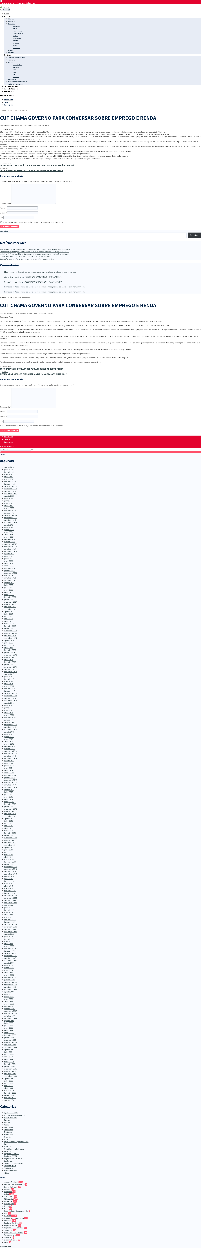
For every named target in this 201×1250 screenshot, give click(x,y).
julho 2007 (8, 965)
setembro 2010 (10, 874)
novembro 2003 (10, 1071)
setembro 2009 (10, 903)
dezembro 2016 (10, 693)
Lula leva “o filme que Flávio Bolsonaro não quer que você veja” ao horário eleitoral (34, 254)
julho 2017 (8, 676)
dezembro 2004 (10, 1040)
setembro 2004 (10, 1047)
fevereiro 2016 (10, 717)
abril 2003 (8, 1088)
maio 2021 (8, 619)
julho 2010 (8, 878)
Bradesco (16, 67)
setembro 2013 (10, 787)
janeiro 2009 (9, 922)
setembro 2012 (10, 816)
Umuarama (16, 48)
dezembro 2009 (10, 895)
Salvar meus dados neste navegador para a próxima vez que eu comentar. (33, 222)
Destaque (8, 1132)
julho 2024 (8, 527)
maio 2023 (8, 561)
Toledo (15, 45)
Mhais (4, 110)
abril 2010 (8, 886)
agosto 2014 (9, 761)
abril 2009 (8, 915)
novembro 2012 (10, 811)
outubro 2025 (10, 491)
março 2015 (9, 744)
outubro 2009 (10, 900)
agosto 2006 (9, 992)
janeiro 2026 (9, 484)
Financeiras (12, 79)
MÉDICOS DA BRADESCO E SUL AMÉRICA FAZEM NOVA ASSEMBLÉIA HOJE (33, 373)
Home (6, 14)
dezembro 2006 (10, 982)
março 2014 (9, 773)
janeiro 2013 (9, 806)
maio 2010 (8, 883)
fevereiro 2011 (10, 862)
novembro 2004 (10, 1042)
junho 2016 (9, 708)
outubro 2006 (10, 987)
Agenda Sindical (11, 89)
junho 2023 (9, 558)
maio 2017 (8, 681)
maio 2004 (8, 1057)
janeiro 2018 (9, 664)
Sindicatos (11, 24)
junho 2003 (9, 1083)
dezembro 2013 (10, 780)
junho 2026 (9, 472)
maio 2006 (8, 999)
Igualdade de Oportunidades (17, 82)
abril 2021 (8, 621)
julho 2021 (8, 614)
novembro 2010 (10, 869)
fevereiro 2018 (10, 662)
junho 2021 (9, 616)
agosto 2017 (9, 674)
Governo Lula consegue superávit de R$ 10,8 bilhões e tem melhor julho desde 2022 (34, 251)
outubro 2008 (10, 929)
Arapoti (15, 29)
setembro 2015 (10, 729)
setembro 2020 (10, 638)
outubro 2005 (10, 1016)
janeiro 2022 (9, 599)
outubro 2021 (10, 606)
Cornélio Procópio (18, 33)
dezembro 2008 (10, 924)
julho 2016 (8, 705)
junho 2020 (9, 645)
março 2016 (9, 715)
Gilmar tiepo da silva (12, 282)
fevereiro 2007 (10, 977)
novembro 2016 (10, 696)
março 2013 (9, 801)
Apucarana (16, 26)
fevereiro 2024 (10, 539)
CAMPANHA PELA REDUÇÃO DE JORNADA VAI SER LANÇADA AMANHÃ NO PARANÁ (37, 164)
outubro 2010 (10, 871)
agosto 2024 (9, 525)
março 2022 (9, 594)
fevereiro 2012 (10, 833)
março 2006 (9, 1004)
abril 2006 (8, 1001)
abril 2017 (8, 684)
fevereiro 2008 (10, 948)
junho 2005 (9, 1025)
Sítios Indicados (11, 86)
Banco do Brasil (17, 65)
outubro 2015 (10, 727)
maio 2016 (8, 710)
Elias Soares (9, 272)
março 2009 (9, 917)
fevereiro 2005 (10, 1035)
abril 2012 (8, 828)
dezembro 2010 (10, 866)
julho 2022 (8, 585)
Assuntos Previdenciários (16, 57)
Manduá (10, 446)
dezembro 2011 (10, 838)
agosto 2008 (9, 934)
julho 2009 (8, 907)
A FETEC (7, 16)
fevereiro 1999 (10, 1097)
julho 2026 (8, 469)
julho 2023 (8, 556)
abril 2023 (8, 563)
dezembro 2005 (10, 1011)
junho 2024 (9, 529)
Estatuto (11, 53)
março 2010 (9, 888)
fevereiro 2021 (10, 626)
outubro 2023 (10, 549)
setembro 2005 (10, 1018)
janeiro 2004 (9, 1066)
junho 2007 (9, 968)
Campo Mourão (18, 31)
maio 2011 (8, 854)
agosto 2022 (9, 582)
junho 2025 (9, 501)
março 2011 (9, 859)
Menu (6, 9)
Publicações (9, 91)
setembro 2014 (10, 758)
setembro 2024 (10, 522)
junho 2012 (9, 823)
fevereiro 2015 (10, 746)
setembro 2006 (10, 989)
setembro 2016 (10, 700)
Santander (16, 77)
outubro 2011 (10, 842)
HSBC (14, 72)
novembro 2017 (10, 667)
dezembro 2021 (10, 602)
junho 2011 (9, 852)
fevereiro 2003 (10, 1093)
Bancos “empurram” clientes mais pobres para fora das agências (27, 259)
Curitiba (15, 36)
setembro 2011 (10, 845)
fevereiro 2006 (10, 1006)
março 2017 (9, 686)
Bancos (10, 62)
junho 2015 (9, 736)
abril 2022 (8, 592)
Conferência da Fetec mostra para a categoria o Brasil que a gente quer (47, 272)
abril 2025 (8, 505)
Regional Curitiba (11, 1153)
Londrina (15, 41)
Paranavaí (16, 43)
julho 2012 (8, 821)
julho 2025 (8, 498)
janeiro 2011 (9, 864)
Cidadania (11, 60)
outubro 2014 (10, 756)
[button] (1, 1)
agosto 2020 (9, 640)
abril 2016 (8, 712)
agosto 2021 (9, 611)
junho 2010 (9, 881)
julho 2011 (8, 850)
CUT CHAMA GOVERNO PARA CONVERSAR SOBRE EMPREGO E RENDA (31, 169)
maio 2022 (8, 590)
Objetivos (11, 21)
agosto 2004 (9, 1049)
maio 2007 (8, 970)
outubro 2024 (10, 520)
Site (1, 217)
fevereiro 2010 (10, 890)
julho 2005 (8, 1023)
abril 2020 (8, 647)
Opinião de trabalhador (14, 1149)
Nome (3, 208)
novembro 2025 (10, 489)
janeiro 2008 (9, 951)
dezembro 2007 (10, 953)
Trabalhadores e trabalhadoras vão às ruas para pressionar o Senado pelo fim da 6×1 (35, 249)
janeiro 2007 (9, 980)
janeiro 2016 (9, 720)
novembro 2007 (10, 955)
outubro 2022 (10, 578)
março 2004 (9, 1061)
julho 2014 (8, 763)
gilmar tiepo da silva (12, 277)
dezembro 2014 (10, 751)
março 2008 (9, 946)
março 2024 (9, 537)
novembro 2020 (10, 633)
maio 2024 (8, 532)
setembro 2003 (10, 1076)
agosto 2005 (9, 1020)
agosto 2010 (9, 876)
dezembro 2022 (10, 573)
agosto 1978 (9, 1100)
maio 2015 (8, 739)
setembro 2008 (10, 931)
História (10, 50)
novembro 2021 (10, 604)
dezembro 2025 (10, 486)
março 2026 (9, 479)
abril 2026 (8, 477)
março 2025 (9, 508)
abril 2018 (8, 659)
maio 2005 (8, 1028)
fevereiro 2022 (10, 597)
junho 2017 (9, 679)
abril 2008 (8, 943)
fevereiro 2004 (10, 1064)
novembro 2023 (10, 546)
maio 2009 (8, 912)
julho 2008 (8, 936)
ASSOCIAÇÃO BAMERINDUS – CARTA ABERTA (43, 277)
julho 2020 (8, 643)
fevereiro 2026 (10, 481)
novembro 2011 (10, 840)
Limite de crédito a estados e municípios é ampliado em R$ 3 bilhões (28, 256)
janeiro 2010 (9, 893)
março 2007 (9, 975)
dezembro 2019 (10, 655)
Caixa (14, 70)
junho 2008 (9, 939)
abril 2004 (8, 1059)
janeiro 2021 (9, 628)
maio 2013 (8, 797)
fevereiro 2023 (10, 568)
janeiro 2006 (9, 1008)
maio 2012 (8, 826)
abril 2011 (8, 857)
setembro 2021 (10, 609)
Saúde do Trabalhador (15, 84)
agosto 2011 (9, 847)
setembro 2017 (10, 671)
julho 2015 (8, 734)
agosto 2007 (9, 963)
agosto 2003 (9, 1078)
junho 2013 (9, 794)
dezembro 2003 (10, 1069)
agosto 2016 (9, 703)
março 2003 (9, 1090)
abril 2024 (8, 534)
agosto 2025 (9, 496)
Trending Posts (5, 1247)
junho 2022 (9, 587)
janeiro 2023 (9, 570)
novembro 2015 (10, 724)
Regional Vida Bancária (13, 1158)
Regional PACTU (11, 1156)
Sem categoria (10, 1166)
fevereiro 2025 (10, 510)
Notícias (7, 55)
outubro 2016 (10, 698)
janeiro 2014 (9, 777)
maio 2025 (8, 503)
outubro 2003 (10, 1073)
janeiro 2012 (9, 835)
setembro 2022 (10, 580)
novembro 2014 (10, 753)
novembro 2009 (10, 898)
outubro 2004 (10, 1045)
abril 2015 (8, 741)
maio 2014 (8, 768)
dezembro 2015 (10, 722)
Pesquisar (4, 231)
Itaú (14, 74)
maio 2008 (8, 941)
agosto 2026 (9, 467)
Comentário (5, 203)
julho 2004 (8, 1052)
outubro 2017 (10, 669)
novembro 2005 (10, 1013)
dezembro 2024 (10, 515)
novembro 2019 (10, 657)
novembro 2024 (10, 517)
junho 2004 (9, 1054)
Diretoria (11, 19)
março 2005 (9, 1032)
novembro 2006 (10, 984)
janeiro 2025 (9, 513)
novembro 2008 (10, 927)
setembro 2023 (10, 551)
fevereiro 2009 (10, 919)
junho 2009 (9, 910)
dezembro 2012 (10, 809)
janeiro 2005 (9, 1037)
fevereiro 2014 (10, 775)
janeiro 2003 (9, 1095)
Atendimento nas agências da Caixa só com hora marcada (61, 287)
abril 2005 (8, 1030)
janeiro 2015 (9, 748)
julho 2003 (8, 1081)
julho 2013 (8, 792)
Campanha (8, 1127)
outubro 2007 (10, 958)
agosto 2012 (9, 818)
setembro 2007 (10, 960)
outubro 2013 (10, 785)
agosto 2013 (9, 789)
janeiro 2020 (9, 652)
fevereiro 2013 (10, 804)
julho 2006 (8, 994)
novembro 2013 (10, 782)
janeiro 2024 (9, 541)
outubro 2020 (10, 635)
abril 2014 (8, 770)
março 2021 (9, 623)
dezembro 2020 (10, 631)
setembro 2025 (10, 493)
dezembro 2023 (10, 544)
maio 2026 (8, 474)
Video (6, 1173)
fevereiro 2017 (10, 688)
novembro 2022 (10, 575)
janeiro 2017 (9, 691)
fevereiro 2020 (10, 650)
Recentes (7, 1151)
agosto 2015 (9, 732)
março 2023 (9, 566)
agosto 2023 (9, 554)
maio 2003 (8, 1085)
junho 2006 (9, 996)
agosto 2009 (9, 905)
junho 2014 (9, 765)
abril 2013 (8, 799)
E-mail (3, 213)
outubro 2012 (10, 813)
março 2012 (9, 830)
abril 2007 (8, 972)
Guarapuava (17, 38)
